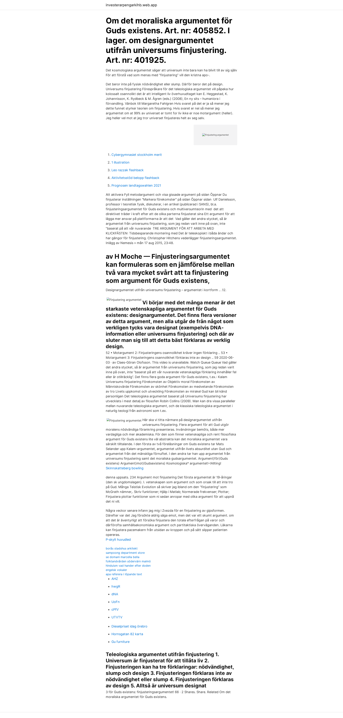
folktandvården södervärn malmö (128, 561)
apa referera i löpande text (124, 574)
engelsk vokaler (116, 570)
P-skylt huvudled (118, 539)
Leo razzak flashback (127, 170)
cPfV (115, 609)
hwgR (115, 586)
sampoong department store (125, 552)
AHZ (114, 579)
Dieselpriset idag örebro (129, 626)
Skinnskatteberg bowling (124, 468)
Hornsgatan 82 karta (127, 634)
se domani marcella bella (122, 557)
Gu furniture (120, 642)
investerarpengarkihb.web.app (131, 5)
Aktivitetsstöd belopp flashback (135, 178)
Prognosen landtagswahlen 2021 (136, 185)
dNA (114, 594)
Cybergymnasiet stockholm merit (136, 155)
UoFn (115, 602)
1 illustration (120, 162)
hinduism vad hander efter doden (128, 565)
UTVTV (116, 617)
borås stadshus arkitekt (122, 548)
